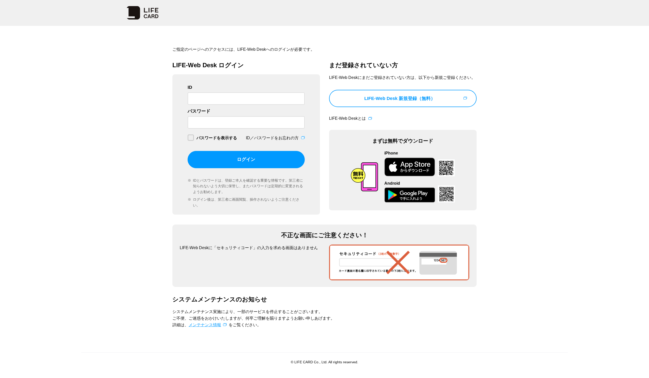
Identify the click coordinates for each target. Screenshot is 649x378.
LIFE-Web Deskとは (347, 118)
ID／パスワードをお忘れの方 (272, 138)
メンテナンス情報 (205, 325)
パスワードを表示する (216, 138)
